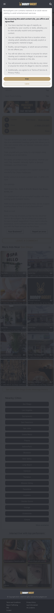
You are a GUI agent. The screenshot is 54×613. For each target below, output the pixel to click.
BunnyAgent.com (41, 597)
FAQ (7, 608)
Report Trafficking (12, 605)
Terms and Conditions (13, 602)
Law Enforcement (32, 605)
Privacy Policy (31, 602)
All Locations (30, 608)
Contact (8, 610)
